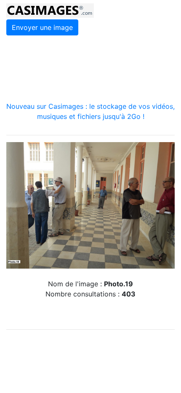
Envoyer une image (42, 27)
